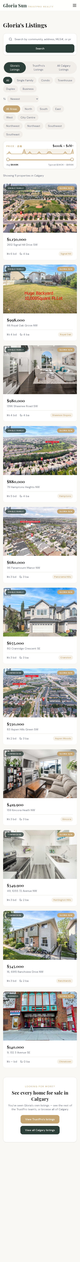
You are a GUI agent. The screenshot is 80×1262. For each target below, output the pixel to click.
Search (40, 48)
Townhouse (65, 80)
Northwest (13, 126)
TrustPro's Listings (38, 67)
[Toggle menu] (74, 5)
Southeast (13, 134)
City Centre (28, 117)
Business (28, 89)
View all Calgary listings (40, 1130)
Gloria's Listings (15, 67)
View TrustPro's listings (40, 1119)
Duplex (10, 89)
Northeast (33, 126)
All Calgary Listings (63, 67)
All (7, 80)
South (44, 109)
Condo (45, 80)
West (9, 117)
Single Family (25, 80)
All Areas (11, 109)
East (58, 109)
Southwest (55, 126)
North (28, 109)
